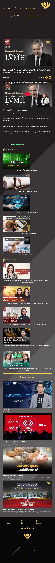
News (23, 523)
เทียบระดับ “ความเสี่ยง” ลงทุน (27, 255)
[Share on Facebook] (46, 77)
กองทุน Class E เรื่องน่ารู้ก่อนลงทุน (27, 212)
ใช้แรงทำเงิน (9, 521)
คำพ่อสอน (39, 521)
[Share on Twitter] (50, 77)
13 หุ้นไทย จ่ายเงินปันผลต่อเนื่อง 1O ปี (27, 170)
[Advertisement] (27, 29)
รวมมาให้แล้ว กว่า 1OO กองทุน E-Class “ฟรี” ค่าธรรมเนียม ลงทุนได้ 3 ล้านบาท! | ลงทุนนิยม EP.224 (27, 281)
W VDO (8, 523)
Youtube (5, 113)
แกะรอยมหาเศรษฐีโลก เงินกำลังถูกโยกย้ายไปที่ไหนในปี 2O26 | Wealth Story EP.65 (27, 346)
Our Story (39, 523)
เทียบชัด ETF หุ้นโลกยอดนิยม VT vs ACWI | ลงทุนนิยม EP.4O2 (27, 324)
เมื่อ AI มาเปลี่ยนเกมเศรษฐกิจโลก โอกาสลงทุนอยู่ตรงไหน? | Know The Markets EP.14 (27, 369)
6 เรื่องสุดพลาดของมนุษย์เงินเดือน (27, 234)
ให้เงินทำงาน (24, 521)
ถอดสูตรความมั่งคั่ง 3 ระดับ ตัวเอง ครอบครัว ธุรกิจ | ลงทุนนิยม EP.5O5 (27, 303)
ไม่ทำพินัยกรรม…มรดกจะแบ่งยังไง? (27, 191)
